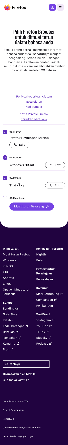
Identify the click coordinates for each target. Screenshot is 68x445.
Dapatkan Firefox (52, 7)
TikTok (40, 332)
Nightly (41, 254)
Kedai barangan (13, 326)
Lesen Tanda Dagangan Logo (18, 436)
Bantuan (9, 332)
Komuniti (9, 343)
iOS (5, 272)
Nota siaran (34, 101)
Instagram (43, 320)
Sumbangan (44, 299)
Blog (6, 349)
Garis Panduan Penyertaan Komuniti (22, 427)
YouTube (42, 326)
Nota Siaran (11, 314)
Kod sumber (34, 106)
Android (8, 278)
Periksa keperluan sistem (34, 96)
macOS (8, 266)
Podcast (42, 343)
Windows (9, 260)
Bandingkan (11, 308)
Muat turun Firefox (16, 254)
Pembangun (44, 305)
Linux (7, 283)
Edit (22, 144)
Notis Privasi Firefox (34, 114)
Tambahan (10, 337)
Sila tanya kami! (14, 380)
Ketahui (8, 320)
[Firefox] (15, 7)
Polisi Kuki (8, 419)
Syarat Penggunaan (13, 410)
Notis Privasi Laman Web (16, 401)
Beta (39, 260)
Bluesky (41, 337)
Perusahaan (44, 279)
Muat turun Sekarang (29, 206)
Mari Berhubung (47, 294)
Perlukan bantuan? (34, 119)
